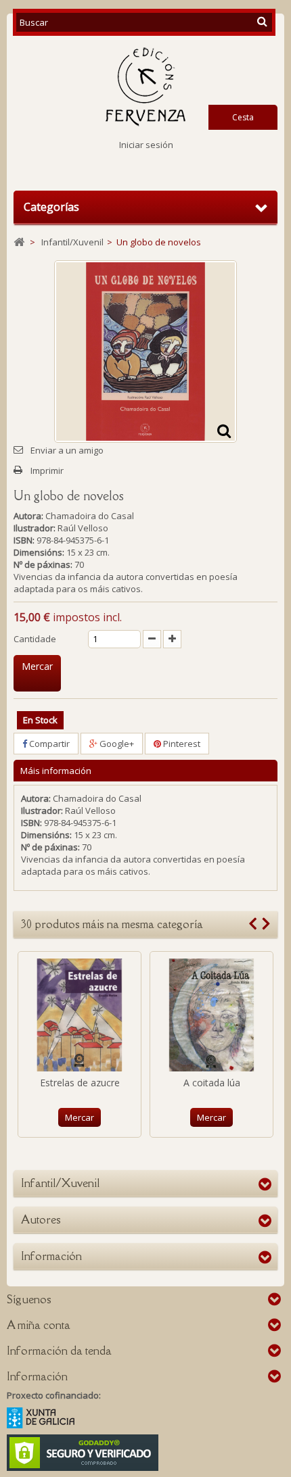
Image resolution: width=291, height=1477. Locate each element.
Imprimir (47, 470)
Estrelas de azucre (80, 1082)
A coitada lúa (211, 1082)
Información (51, 1256)
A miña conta (38, 1324)
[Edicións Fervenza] (145, 86)
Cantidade (35, 639)
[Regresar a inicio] (19, 242)
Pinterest (180, 743)
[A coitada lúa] (211, 1015)
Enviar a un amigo (67, 450)
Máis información (55, 771)
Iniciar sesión (146, 145)
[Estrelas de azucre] (79, 1015)
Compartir (48, 743)
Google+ (115, 743)
